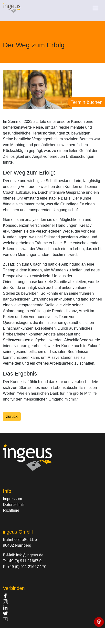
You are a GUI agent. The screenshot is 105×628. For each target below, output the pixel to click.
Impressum (12, 499)
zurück (12, 416)
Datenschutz (14, 504)
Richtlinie (11, 510)
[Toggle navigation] (95, 8)
